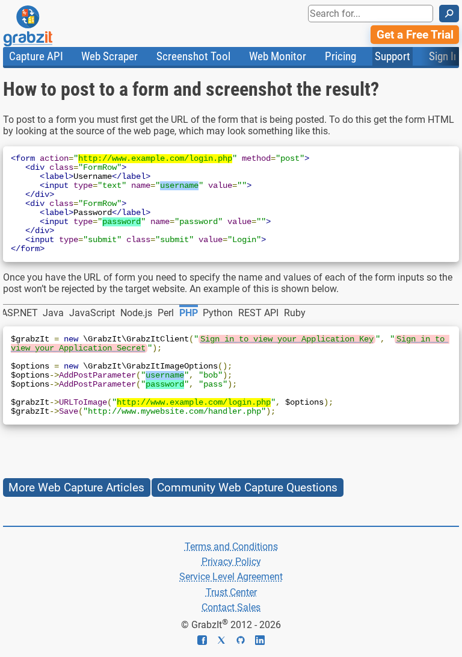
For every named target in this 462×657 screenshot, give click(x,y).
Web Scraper (109, 56)
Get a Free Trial (415, 35)
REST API (258, 313)
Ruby (295, 313)
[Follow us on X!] (226, 641)
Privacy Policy (231, 561)
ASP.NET (19, 313)
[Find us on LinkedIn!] (260, 641)
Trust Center (231, 592)
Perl (166, 313)
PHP (188, 313)
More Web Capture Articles (76, 487)
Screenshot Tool (193, 56)
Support (392, 56)
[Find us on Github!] (245, 641)
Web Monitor (277, 56)
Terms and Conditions (231, 546)
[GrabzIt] (54, 26)
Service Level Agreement (231, 576)
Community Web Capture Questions (247, 487)
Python (218, 313)
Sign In (444, 56)
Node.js (136, 313)
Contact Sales (231, 607)
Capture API (36, 56)
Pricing (340, 56)
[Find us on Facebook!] (207, 641)
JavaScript (92, 313)
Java (53, 313)
